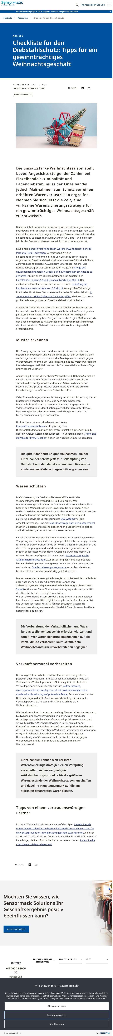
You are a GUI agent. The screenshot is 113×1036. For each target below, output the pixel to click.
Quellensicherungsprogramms (49, 567)
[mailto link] (89, 88)
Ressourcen (23, 18)
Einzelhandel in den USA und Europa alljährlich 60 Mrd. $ (47, 280)
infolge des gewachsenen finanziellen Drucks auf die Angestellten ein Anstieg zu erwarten (54, 271)
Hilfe (88, 959)
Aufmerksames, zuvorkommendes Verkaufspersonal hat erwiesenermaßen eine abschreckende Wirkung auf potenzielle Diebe (51, 690)
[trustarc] (105, 1033)
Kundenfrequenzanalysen (30, 426)
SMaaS (20, 589)
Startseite (8, 18)
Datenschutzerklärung (12, 1033)
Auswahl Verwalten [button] (56, 1014)
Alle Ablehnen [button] (57, 1024)
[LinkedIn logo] (83, 88)
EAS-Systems (68, 518)
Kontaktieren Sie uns (93, 4)
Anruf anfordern (16, 929)
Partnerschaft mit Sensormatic (42, 960)
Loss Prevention (23, 94)
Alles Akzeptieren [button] (57, 1005)
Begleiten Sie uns (68, 959)
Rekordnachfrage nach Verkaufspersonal (72, 523)
